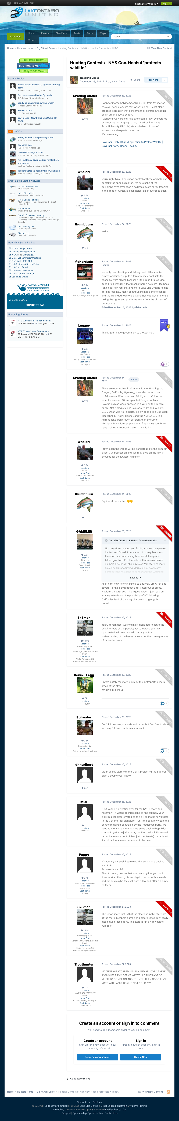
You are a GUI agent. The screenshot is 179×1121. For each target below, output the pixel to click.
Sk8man (84, 617)
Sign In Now (140, 1057)
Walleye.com (24, 208)
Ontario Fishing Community (31, 215)
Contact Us (83, 1102)
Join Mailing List (26, 226)
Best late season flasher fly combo (35, 95)
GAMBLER (84, 531)
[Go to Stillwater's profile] (85, 727)
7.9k (86, 349)
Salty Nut (22, 124)
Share (136, 79)
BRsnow (21, 90)
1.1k (86, 247)
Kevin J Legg (84, 675)
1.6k (86, 285)
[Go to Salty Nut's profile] (13, 120)
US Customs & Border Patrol (25, 264)
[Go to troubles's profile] (13, 162)
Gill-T (20, 155)
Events (45, 33)
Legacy (84, 325)
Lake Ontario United (28, 186)
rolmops (21, 106)
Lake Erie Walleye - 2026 (30, 152)
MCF (84, 802)
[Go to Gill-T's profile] (13, 154)
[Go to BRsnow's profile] (13, 86)
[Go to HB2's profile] (13, 112)
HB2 (20, 113)
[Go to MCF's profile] (85, 812)
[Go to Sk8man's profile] (85, 628)
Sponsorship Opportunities (88, 1113)
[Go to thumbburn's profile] (85, 234)
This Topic (154, 36)
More (31, 40)
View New (15, 36)
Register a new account (97, 1057)
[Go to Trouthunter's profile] (85, 974)
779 (86, 119)
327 (86, 740)
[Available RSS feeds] (168, 1092)
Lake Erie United (26, 193)
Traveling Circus (89, 77)
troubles (21, 166)
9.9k (85, 555)
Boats (77, 33)
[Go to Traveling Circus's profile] (74, 80)
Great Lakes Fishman (28, 199)
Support (66, 1113)
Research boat (25, 110)
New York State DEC (21, 261)
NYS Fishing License (21, 248)
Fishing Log (23, 233)
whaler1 (84, 172)
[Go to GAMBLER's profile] (85, 542)
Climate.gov (28, 254)
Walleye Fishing (138, 1105)
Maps (103, 33)
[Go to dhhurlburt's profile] (85, 775)
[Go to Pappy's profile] (85, 865)
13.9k (86, 641)
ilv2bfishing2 (24, 98)
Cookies (97, 1102)
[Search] (168, 36)
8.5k (85, 195)
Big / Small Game (115, 81)
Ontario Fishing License (23, 251)
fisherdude (84, 261)
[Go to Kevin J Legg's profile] (85, 685)
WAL (26, 3)
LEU (16, 3)
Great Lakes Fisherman (22, 273)
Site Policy (58, 1109)
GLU (32, 3)
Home (31, 33)
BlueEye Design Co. (115, 1109)
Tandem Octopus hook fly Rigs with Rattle (39, 170)
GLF (21, 3)
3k (85, 698)
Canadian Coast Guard (22, 270)
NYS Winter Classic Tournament (33, 331)
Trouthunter (84, 964)
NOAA (14, 254)
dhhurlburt (84, 764)
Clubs (90, 33)
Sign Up (166, 3)
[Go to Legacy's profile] (85, 336)
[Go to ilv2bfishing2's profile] (13, 97)
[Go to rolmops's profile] (13, 105)
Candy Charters (19, 300)
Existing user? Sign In (146, 4)
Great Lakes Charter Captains (26, 258)
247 (86, 788)
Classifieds (61, 33)
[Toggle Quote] (106, 540)
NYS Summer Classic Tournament (34, 320)
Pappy (84, 854)
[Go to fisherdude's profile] (85, 272)
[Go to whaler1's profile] (85, 182)
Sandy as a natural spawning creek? (36, 103)
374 (86, 878)
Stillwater (84, 717)
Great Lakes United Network (24, 180)
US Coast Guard (19, 267)
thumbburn (84, 224)
